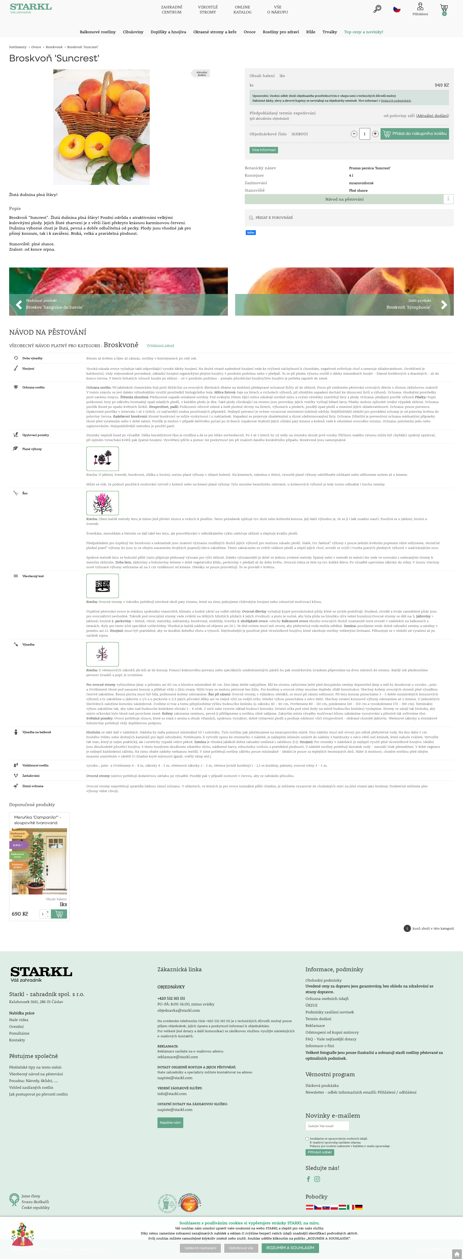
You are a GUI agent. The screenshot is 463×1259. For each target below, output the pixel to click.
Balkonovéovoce (17, 855)
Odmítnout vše (241, 1248)
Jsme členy (31, 1195)
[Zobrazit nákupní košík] (444, 8)
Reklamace (315, 1025)
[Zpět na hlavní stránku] (457, 1254)
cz (397, 9)
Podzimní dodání (17, 865)
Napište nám (170, 1122)
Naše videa (18, 1019)
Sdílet (250, 232)
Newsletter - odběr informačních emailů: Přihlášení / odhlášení (361, 1092)
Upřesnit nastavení (200, 1248)
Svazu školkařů (35, 1201)
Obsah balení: (56, 899)
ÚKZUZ (312, 1005)
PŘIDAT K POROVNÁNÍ (274, 217)
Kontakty (17, 1039)
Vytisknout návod (160, 345)
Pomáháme (19, 1033)
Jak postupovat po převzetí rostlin (38, 1093)
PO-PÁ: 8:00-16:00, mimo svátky (185, 1003)
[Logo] (31, 10)
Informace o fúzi (320, 1045)
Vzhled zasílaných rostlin (31, 1087)
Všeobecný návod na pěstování (36, 1073)
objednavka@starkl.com (178, 1010)
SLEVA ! (17, 845)
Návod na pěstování (344, 199)
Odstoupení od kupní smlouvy (332, 1032)
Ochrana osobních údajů (327, 998)
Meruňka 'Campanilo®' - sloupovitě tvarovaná (37, 820)
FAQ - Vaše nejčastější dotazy (331, 1038)
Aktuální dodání (202, 73)
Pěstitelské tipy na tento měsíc (35, 1067)
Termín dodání (318, 1018)
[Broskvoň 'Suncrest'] (101, 127)
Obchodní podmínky (369, 986)
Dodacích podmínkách (396, 100)
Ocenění (16, 1026)
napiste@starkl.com (174, 1077)
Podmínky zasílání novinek (330, 1011)
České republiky (36, 1207)
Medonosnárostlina (17, 834)
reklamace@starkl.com (177, 1056)
